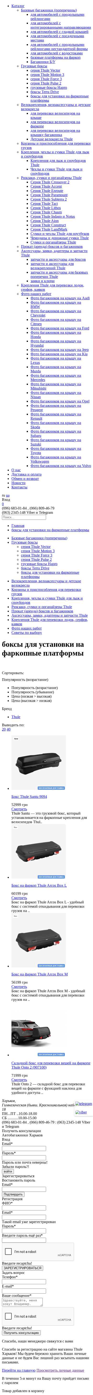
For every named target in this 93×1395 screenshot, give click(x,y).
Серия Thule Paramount (49, 195)
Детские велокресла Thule (52, 139)
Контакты (19, 487)
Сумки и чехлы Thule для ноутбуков (60, 234)
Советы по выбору (26, 633)
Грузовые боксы (34, 66)
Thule (15, 717)
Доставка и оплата (26, 474)
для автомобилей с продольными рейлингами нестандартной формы (59, 46)
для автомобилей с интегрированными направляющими (61, 25)
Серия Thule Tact (44, 204)
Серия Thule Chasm (46, 212)
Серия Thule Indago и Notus (53, 216)
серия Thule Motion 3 (47, 75)
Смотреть (19, 809)
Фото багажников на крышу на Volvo (61, 466)
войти (8, 1171)
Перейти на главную (19, 1370)
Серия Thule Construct (48, 225)
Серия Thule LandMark (49, 229)
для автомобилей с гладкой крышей (59, 32)
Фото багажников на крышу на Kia (59, 354)
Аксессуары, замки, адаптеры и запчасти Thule (49, 615)
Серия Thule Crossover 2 (50, 182)
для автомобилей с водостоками (57, 53)
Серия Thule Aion (45, 221)
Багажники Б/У (43, 62)
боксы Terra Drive (45, 92)
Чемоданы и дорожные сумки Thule (60, 238)
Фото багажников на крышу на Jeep (60, 350)
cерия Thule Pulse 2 (46, 83)
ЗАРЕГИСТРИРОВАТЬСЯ (22, 1268)
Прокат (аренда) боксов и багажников (52, 246)
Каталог (18, 6)
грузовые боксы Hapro (49, 87)
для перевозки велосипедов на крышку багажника (55, 132)
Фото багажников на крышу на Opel (60, 401)
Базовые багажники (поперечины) (49, 10)
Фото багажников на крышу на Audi (60, 298)
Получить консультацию (21, 1333)
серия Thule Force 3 (46, 79)
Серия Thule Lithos (46, 208)
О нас (16, 470)
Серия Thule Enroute (47, 191)
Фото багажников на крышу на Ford (60, 328)
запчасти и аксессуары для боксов (58, 259)
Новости (18, 483)
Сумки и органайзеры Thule (53, 242)
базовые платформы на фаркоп (56, 57)
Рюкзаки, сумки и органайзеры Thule (51, 178)
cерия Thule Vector (45, 70)
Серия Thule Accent (46, 186)
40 (8, 729)
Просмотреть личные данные (60, 1370)
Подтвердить (13, 1194)
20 (4, 729)
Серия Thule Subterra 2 (49, 199)
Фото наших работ (36, 294)
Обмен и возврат (25, 479)
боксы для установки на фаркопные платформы (50, 530)
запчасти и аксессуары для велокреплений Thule (52, 266)
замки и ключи (43, 281)
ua (8, 495)
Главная (17, 526)
